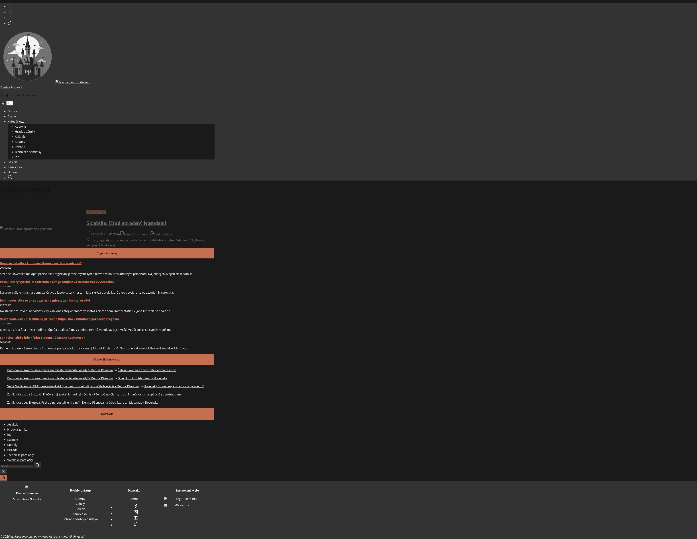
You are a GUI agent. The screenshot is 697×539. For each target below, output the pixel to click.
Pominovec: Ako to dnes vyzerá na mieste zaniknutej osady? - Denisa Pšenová (60, 370)
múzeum (117, 240)
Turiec (200, 240)
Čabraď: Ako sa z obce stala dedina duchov (147, 370)
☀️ (3, 103)
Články (80, 504)
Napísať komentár (136, 234)
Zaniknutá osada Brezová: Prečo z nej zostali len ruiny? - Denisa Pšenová (56, 394)
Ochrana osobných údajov (80, 519)
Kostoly (12, 445)
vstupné (91, 245)
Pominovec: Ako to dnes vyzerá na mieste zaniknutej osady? (45, 300)
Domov (80, 499)
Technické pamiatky (20, 455)
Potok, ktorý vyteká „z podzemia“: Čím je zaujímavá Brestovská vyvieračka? (57, 282)
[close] (3, 471)
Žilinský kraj (107, 245)
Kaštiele (12, 440)
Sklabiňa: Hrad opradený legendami (126, 223)
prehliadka (155, 240)
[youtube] (10, 18)
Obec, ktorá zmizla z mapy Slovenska (142, 378)
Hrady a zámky (96, 212)
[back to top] (3, 478)
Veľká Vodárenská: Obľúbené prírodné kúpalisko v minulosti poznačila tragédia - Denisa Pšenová (73, 386)
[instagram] (10, 12)
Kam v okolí (80, 514)
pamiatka (130, 240)
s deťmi (169, 240)
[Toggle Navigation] (9, 103)
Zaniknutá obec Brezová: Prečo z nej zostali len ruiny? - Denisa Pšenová (55, 403)
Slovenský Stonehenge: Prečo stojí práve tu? (174, 386)
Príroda (12, 450)
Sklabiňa (182, 240)
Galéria (80, 509)
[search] (10, 178)
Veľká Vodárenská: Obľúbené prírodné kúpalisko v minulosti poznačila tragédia (59, 319)
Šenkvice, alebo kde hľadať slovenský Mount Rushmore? (42, 338)
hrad (94, 240)
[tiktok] (10, 24)
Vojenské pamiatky (20, 460)
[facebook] (10, 6)
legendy (104, 240)
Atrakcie (12, 424)
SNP (191, 240)
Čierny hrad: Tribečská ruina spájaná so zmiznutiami (146, 394)
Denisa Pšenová (11, 87)
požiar (142, 240)
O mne (133, 499)
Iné (9, 435)
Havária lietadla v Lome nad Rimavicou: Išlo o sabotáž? (40, 263)
